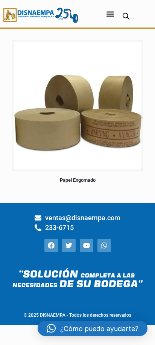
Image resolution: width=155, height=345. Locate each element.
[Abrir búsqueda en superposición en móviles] (126, 16)
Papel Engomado (78, 180)
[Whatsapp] (104, 245)
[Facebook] (51, 245)
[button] (110, 14)
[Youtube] (86, 245)
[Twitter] (69, 245)
